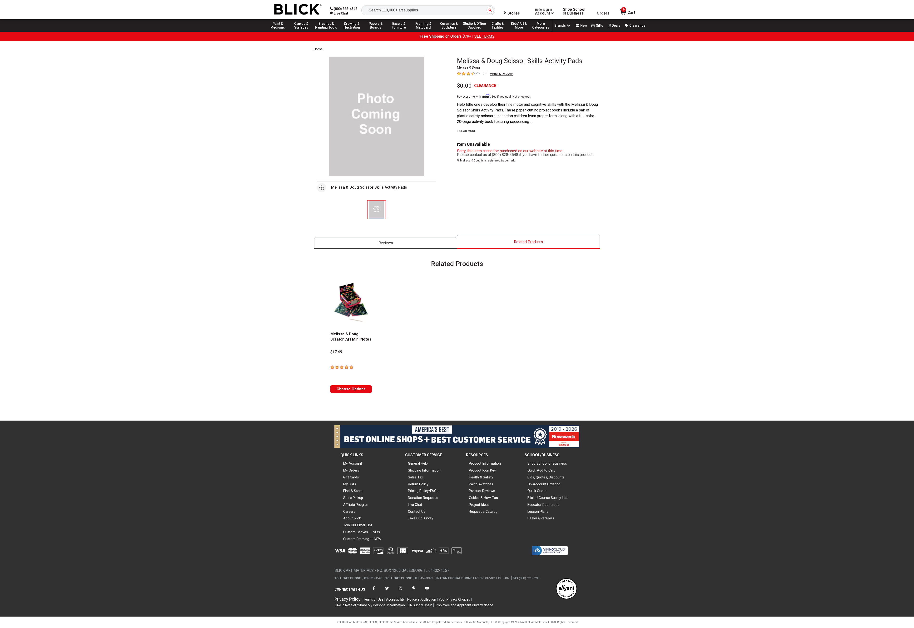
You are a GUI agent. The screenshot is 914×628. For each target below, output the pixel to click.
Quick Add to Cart (541, 470)
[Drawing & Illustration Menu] (352, 31)
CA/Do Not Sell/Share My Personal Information (369, 605)
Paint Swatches (481, 484)
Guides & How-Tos (483, 498)
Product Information (485, 463)
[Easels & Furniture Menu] (399, 31)
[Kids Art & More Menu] (521, 31)
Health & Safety (481, 477)
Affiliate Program (356, 504)
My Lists (349, 484)
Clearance (637, 25)
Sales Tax (415, 477)
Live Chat (415, 504)
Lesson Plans (537, 511)
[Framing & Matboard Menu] (423, 31)
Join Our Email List (357, 525)
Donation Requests (423, 498)
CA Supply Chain (419, 605)
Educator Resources (543, 504)
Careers (349, 511)
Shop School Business (574, 11)
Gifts (599, 25)
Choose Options (351, 389)
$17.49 (336, 352)
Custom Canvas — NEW (361, 532)
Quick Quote (536, 491)
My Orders (351, 470)
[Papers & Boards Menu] (377, 31)
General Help (418, 463)
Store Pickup (353, 498)
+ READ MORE (466, 131)
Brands (560, 25)
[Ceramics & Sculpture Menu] (449, 31)
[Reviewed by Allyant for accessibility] (566, 589)
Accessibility (395, 599)
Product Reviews (482, 491)
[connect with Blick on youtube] (427, 591)
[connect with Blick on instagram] (400, 591)
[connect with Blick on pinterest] (413, 591)
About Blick (352, 518)
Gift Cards (351, 477)
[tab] (385, 243)
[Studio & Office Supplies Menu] (474, 31)
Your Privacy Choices (454, 599)
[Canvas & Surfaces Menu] (301, 31)
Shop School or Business (547, 463)
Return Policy (418, 484)
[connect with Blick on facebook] (373, 591)
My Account (352, 463)
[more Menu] (540, 31)
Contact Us (416, 511)
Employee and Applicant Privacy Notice (464, 605)
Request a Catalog (483, 511)
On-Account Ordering (543, 484)
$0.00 (464, 85)
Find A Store (353, 491)
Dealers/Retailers (540, 518)
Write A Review (501, 74)
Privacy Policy (347, 599)
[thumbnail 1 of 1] (376, 209)
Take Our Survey (420, 518)
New (583, 25)
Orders (603, 13)
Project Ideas (479, 504)
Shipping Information (424, 470)
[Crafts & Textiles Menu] (500, 31)
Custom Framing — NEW (362, 539)
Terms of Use (373, 599)
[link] (339, 13)
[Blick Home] (298, 9)
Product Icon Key (482, 470)
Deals (616, 25)
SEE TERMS (484, 36)
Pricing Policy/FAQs (423, 491)
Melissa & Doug (468, 67)
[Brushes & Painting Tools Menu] (326, 31)
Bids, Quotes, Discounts (546, 477)
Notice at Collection (421, 599)
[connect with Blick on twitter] (387, 591)
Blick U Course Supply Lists (548, 498)
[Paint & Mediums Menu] (279, 31)
